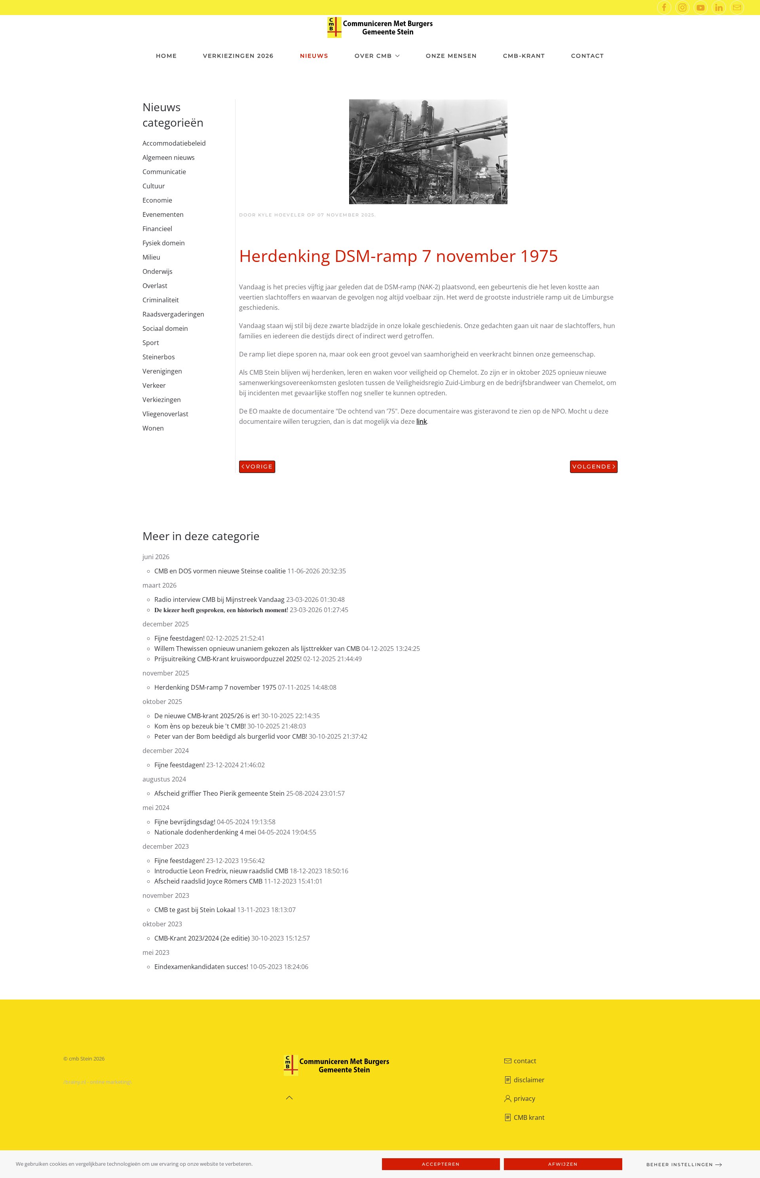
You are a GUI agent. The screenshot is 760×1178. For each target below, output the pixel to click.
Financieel (157, 228)
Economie (157, 200)
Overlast (154, 285)
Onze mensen (451, 55)
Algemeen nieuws (168, 157)
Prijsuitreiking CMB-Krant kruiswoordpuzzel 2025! (228, 658)
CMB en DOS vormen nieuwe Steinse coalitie (220, 571)
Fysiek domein (163, 243)
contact (525, 1061)
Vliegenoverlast (165, 414)
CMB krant (529, 1117)
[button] (289, 1098)
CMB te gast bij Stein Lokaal (195, 909)
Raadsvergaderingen (173, 314)
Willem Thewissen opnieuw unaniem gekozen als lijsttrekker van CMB (257, 648)
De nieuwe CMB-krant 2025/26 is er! (207, 715)
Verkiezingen (161, 399)
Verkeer (154, 385)
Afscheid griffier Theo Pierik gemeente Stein (220, 793)
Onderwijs (157, 271)
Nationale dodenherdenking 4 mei (205, 832)
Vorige (259, 466)
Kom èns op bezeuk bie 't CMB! (200, 726)
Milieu (151, 257)
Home (166, 55)
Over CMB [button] (373, 55)
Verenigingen (162, 371)
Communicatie (164, 171)
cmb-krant (524, 55)
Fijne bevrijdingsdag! (184, 822)
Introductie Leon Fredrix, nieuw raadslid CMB (221, 871)
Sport (150, 342)
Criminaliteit (160, 300)
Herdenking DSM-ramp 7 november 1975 (215, 687)
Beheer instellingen (679, 1164)
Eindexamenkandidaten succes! (202, 966)
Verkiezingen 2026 (238, 55)
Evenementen (163, 214)
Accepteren (441, 1164)
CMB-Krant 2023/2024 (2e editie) (202, 938)
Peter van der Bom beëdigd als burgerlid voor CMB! (230, 736)
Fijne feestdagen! (179, 638)
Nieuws (314, 55)
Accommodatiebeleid (174, 143)
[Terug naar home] (380, 27)
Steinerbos (158, 357)
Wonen (153, 428)
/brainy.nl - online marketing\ (97, 1081)
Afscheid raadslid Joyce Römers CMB (208, 881)
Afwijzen (563, 1164)
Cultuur (153, 186)
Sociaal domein (165, 328)
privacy (524, 1098)
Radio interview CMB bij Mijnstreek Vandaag (220, 599)
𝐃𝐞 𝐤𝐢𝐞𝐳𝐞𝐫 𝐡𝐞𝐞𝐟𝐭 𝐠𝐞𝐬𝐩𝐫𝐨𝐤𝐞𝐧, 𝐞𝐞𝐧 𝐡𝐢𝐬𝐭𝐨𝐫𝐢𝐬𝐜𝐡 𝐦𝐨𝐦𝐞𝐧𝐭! (221, 609)
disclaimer (529, 1080)
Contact (587, 55)
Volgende (591, 466)
